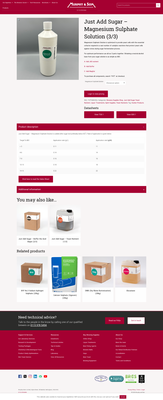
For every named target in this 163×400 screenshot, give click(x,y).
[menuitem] (7, 2)
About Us (55, 3)
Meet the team (121, 342)
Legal (143, 390)
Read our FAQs (115, 320)
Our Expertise (7, 3)
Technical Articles (57, 342)
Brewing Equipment (89, 361)
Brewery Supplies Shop (115, 100)
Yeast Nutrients (122, 103)
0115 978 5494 (81, 10)
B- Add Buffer (89, 66)
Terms (138, 390)
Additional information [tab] (30, 189)
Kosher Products (138, 103)
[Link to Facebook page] (20, 376)
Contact (118, 357)
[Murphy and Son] (81, 5)
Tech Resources (35, 3)
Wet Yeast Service (24, 357)
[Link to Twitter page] (25, 376)
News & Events (121, 346)
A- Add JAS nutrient (91, 61)
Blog (52, 350)
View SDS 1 (131, 114)
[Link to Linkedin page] (35, 376)
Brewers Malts (88, 350)
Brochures (45, 3)
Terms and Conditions (123, 361)
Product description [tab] (28, 126)
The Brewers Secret (20, 3)
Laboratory (54, 353)
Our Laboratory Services (26, 339)
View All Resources (57, 357)
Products (5, 8)
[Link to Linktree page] (40, 376)
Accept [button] (123, 397)
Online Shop (87, 339)
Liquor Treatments (98, 103)
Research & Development (27, 342)
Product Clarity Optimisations (28, 353)
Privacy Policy (132, 390)
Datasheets (55, 339)
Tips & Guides (55, 346)
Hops (85, 353)
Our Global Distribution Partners (126, 350)
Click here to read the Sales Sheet (35, 179)
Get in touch (136, 320)
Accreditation (120, 353)
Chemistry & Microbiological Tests (30, 350)
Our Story (119, 339)
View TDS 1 (99, 114)
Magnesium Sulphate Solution (94, 82)
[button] (19, 20)
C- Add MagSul (89, 71)
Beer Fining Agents (89, 346)
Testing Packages (24, 346)
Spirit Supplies (110, 103)
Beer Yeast (87, 357)
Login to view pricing (96, 94)
